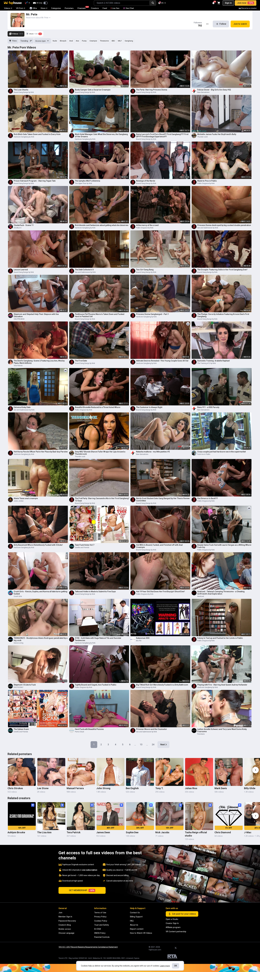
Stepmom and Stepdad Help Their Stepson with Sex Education (36, 315)
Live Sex (115, 8)
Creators (95, 8)
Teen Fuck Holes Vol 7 (84, 545)
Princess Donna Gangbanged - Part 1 (152, 314)
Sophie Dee (132, 832)
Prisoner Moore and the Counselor (151, 729)
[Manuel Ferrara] (81, 772)
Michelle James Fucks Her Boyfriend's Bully (216, 134)
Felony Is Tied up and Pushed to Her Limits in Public (220, 638)
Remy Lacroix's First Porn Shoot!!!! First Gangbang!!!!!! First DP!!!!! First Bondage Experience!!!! (162, 135)
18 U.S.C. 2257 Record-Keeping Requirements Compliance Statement (88, 947)
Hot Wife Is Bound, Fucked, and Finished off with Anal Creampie (159, 546)
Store (43, 8)
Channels (82, 7)
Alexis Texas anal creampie (26, 498)
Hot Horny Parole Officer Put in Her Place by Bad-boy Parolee (41, 452)
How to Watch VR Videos (141, 933)
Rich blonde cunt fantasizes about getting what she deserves (101, 225)
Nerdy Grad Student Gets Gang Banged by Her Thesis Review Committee (163, 499)
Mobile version (64, 929)
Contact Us (135, 912)
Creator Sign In (172, 923)
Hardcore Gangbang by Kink (24, 137)
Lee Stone (42, 788)
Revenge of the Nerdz (145, 181)
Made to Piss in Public (207, 181)
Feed (105, 8)
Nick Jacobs (162, 832)
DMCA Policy (99, 933)
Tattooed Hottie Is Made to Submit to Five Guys (95, 591)
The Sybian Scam (21, 729)
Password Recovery (67, 921)
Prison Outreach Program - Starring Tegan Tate (35, 181)
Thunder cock (202, 137)
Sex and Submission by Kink (207, 228)
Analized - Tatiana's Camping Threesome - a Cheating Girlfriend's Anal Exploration (221, 592)
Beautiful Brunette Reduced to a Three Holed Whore (97, 407)
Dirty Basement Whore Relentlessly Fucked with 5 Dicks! (38, 545)
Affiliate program (173, 927)
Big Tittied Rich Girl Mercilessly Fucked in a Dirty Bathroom (162, 685)
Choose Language (66, 933)
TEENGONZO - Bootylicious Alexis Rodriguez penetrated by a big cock (40, 639)
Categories (56, 8)
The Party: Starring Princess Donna (151, 90)
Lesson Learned (21, 270)
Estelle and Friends (82, 547)
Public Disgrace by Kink (205, 183)
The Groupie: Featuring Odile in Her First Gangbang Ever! (222, 270)
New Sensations (203, 92)
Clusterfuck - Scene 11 (24, 225)
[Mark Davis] (228, 772)
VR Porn (19, 8)
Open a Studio (172, 919)
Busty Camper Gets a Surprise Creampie (92, 90)
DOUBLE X (17, 228)
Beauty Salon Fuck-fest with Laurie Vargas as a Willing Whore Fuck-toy (224, 546)
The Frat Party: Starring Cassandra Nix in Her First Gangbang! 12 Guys (102, 499)
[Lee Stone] (51, 772)
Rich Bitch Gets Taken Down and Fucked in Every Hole (37, 134)
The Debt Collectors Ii (84, 270)
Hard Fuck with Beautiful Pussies (89, 729)
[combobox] (121, 2)
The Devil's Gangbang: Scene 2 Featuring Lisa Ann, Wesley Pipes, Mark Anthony (39, 362)
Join (60, 912)
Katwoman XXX (143, 638)
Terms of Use (100, 912)
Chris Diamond (222, 832)
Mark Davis (220, 788)
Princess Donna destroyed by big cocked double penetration (224, 225)
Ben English (132, 788)
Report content (136, 929)
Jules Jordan (19, 501)
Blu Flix (138, 641)
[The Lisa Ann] (51, 816)
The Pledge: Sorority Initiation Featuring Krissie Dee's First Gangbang (223, 315)
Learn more (165, 966)
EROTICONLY (18, 687)
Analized (200, 596)
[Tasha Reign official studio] (199, 816)
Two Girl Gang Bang (145, 270)
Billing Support (136, 917)
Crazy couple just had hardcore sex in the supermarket (221, 452)
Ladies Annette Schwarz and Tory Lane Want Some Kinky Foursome (222, 730)
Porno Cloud (79, 732)
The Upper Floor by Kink (83, 183)
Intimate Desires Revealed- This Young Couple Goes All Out (162, 361)
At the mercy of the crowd (147, 225)
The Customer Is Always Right (149, 407)
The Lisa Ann (44, 832)
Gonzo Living (18, 643)
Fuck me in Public (203, 454)
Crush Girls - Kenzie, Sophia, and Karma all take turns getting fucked (40, 592)
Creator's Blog (64, 925)
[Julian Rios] (199, 772)
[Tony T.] (169, 772)
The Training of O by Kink (206, 363)
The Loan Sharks (21, 90)
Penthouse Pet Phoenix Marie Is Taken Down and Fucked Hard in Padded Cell (99, 315)
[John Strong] (110, 772)
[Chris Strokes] (22, 772)
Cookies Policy (100, 921)
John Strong (103, 788)
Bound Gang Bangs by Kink (24, 92)
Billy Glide (249, 788)
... (135, 744)
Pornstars (69, 8)
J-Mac (247, 832)
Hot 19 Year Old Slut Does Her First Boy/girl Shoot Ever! (160, 591)
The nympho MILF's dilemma (87, 181)
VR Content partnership (176, 931)
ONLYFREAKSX (19, 319)
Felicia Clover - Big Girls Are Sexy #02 (214, 90)
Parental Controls (102, 937)
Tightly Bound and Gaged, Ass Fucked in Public (95, 685)
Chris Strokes (15, 788)
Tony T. (159, 788)
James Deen (103, 832)
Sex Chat (130, 8)
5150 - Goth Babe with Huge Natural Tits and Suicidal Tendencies (98, 639)
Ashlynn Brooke (16, 832)
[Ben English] (140, 772)
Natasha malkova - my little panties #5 (153, 452)
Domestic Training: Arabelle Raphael (213, 361)
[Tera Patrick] (81, 816)
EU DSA (97, 929)
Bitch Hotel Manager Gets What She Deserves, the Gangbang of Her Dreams (101, 135)
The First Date (81, 361)
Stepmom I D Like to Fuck (25, 685)
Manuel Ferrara (75, 788)
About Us (134, 925)
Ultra (35, 8)
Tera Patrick (18, 366)
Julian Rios (191, 788)
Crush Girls (18, 596)
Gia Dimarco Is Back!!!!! (207, 498)
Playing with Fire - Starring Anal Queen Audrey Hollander (222, 685)
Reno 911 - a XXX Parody (208, 407)
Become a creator (249, 8)
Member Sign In (65, 917)
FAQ (132, 921)
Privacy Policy (100, 917)
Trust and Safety (101, 925)
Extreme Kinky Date (22, 407)
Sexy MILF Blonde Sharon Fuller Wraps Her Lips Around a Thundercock (100, 453)
